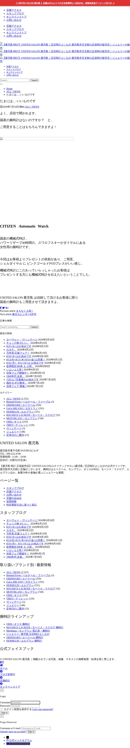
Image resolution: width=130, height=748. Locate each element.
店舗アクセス (14, 10)
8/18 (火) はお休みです (18, 356)
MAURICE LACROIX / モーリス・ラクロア (30, 415)
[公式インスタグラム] (7, 740)
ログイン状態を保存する (17, 709)
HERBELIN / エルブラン (20, 411)
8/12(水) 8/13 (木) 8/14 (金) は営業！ (25, 359)
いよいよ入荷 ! (14, 369)
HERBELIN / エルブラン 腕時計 (24, 640)
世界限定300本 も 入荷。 (20, 366)
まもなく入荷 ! (24, 311)
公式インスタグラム (20, 740)
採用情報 (11, 501)
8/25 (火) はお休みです (18, 346)
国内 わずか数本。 (16, 383)
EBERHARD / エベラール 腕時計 (24, 637)
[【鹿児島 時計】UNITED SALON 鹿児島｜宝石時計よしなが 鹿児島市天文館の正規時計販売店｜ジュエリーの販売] (65, 55)
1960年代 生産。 (15, 376)
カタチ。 (11, 349)
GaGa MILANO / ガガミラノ (22, 408)
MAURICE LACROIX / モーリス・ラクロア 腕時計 (34, 627)
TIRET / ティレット (17, 425)
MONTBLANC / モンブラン (21, 418)
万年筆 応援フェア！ (18, 353)
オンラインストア (16, 16)
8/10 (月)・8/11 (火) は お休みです (25, 363)
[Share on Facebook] (1, 308)
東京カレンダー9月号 (24, 314)
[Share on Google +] (7, 308)
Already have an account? (13, 731)
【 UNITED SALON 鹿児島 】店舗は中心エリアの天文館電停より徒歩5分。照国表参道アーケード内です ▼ (65, 3)
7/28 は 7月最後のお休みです (22, 379)
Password (5, 705)
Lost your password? (42, 709)
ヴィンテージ (14, 428)
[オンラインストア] (8, 743)
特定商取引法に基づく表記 (21, 504)
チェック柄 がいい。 (18, 343)
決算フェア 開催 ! (16, 386)
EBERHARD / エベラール (20, 405)
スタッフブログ (15, 13)
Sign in (4, 713)
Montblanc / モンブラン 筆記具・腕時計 (28, 630)
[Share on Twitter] (3, 308)
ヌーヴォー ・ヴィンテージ (21, 339)
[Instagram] (3, 662)
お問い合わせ (14, 20)
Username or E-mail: (10, 728)
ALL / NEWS (32, 106)
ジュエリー (12, 431)
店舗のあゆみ (14, 498)
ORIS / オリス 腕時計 (18, 624)
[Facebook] (1, 662)
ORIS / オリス (14, 421)
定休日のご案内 (15, 435)
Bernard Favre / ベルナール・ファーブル (28, 401)
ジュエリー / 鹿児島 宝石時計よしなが (27, 634)
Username (5, 702)
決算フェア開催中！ (17, 373)
